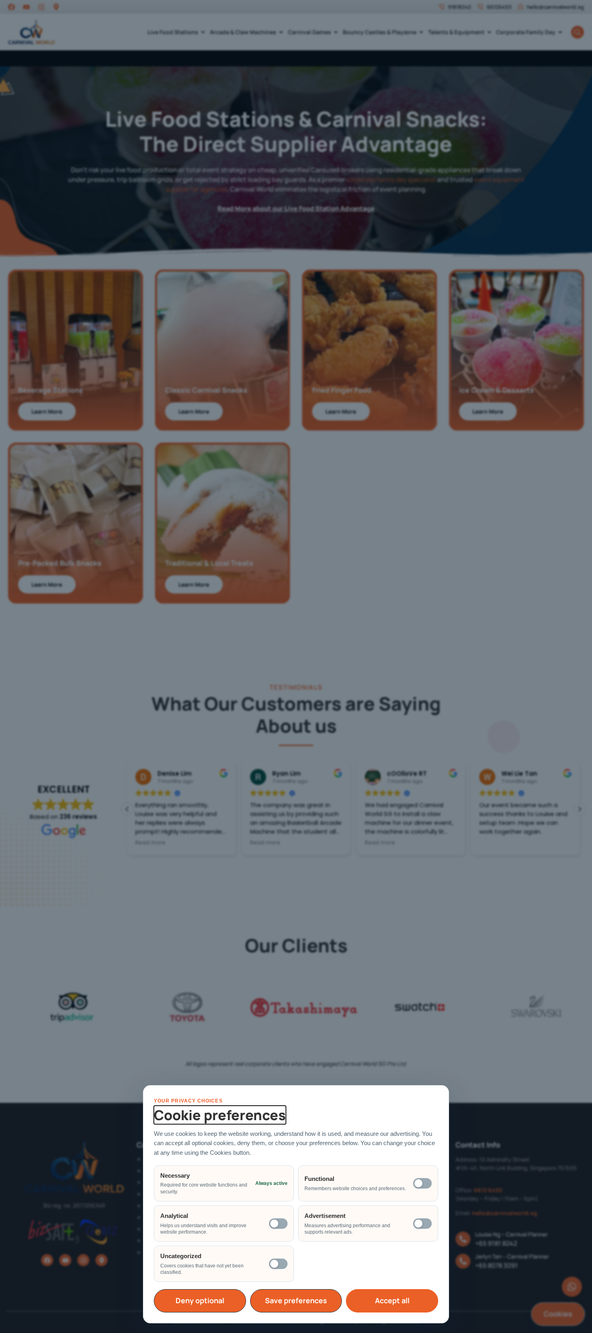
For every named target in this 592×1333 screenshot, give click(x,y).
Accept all (392, 1300)
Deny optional (200, 1300)
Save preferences (296, 1300)
